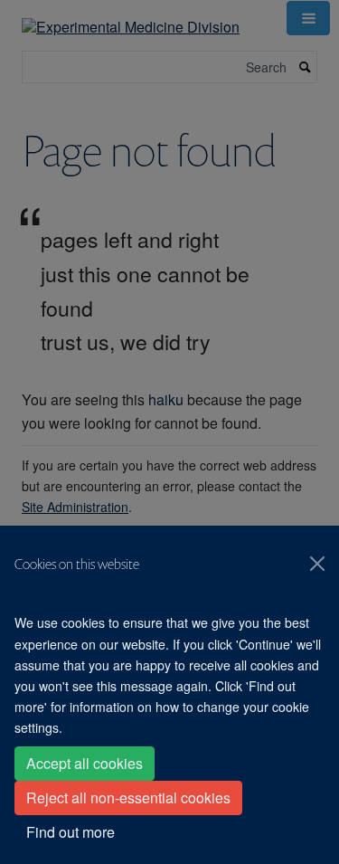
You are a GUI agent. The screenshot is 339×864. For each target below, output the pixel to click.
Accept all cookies (84, 763)
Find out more (70, 831)
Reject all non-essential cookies (128, 797)
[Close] (317, 563)
